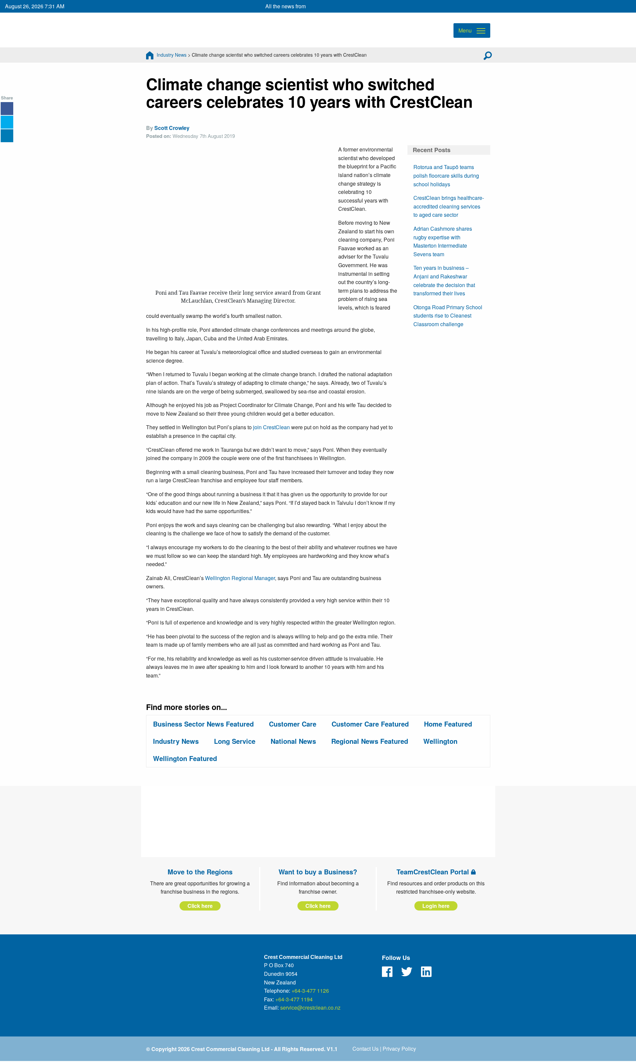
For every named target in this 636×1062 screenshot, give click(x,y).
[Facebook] (387, 972)
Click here (200, 906)
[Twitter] (406, 972)
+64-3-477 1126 (310, 990)
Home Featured (448, 724)
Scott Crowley (171, 128)
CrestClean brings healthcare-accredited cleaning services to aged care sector (448, 206)
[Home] (149, 54)
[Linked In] (426, 972)
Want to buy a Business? (318, 871)
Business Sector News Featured (203, 724)
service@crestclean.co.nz (310, 1007)
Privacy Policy (399, 1048)
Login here (436, 906)
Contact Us (365, 1048)
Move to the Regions (200, 871)
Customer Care (292, 724)
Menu (465, 30)
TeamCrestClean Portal (434, 871)
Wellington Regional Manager (240, 578)
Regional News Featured (369, 741)
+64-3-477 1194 (294, 999)
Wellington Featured (185, 758)
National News (293, 741)
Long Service (234, 741)
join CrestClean (271, 427)
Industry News (171, 54)
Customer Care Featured (370, 724)
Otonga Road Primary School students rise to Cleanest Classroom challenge (447, 315)
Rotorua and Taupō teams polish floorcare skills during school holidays (446, 175)
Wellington (440, 741)
